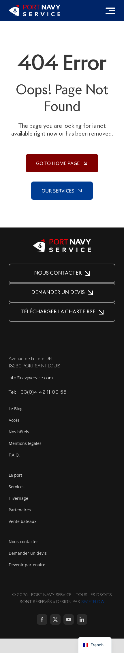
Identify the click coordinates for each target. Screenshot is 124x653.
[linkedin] (82, 619)
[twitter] (55, 619)
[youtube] (68, 619)
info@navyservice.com (31, 378)
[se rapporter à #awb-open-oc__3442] (110, 11)
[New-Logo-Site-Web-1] (34, 7)
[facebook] (42, 619)
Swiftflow (92, 602)
